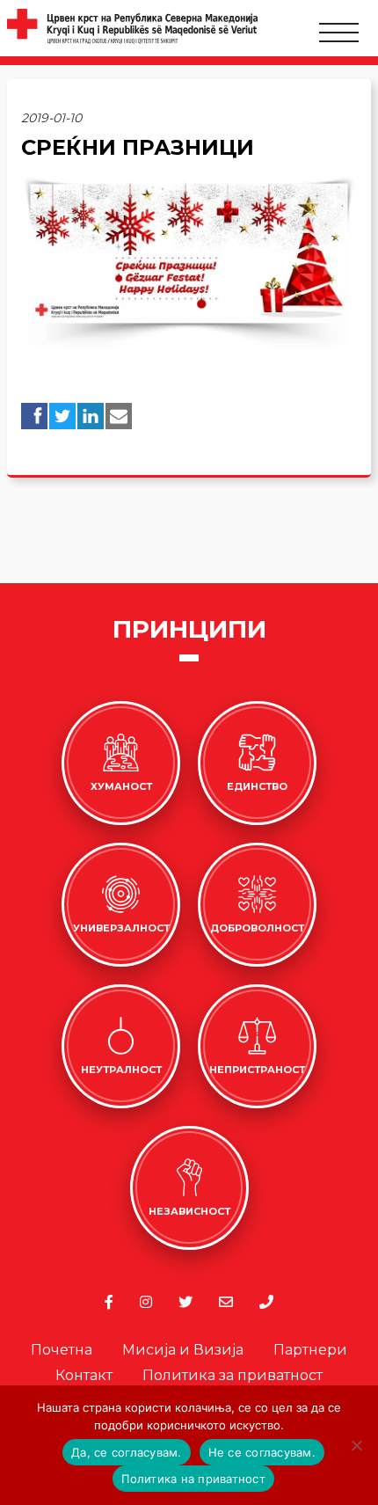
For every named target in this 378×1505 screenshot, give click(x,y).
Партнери (310, 1349)
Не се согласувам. (262, 1452)
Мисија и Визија (183, 1349)
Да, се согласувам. (126, 1452)
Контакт (84, 1375)
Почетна (61, 1349)
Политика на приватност (193, 1479)
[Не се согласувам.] (356, 1445)
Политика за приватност (232, 1375)
